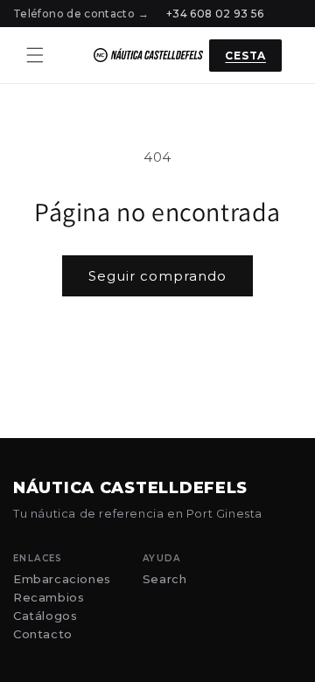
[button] (35, 55)
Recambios (48, 597)
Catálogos (45, 616)
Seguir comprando (157, 276)
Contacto (43, 634)
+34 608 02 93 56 (215, 13)
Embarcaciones (62, 579)
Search (165, 579)
